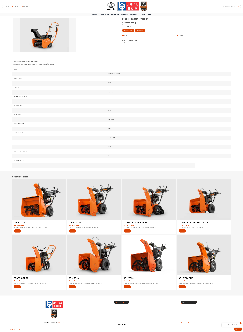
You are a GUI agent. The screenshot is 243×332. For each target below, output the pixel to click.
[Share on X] (125, 27)
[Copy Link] (130, 27)
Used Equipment (115, 14)
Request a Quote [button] (128, 30)
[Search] (195, 302)
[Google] (125, 324)
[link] (24, 6)
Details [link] (17, 231)
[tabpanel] (67, 35)
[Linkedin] (120, 324)
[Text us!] (238, 329)
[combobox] (232, 6)
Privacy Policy (184, 322)
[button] (6, 6)
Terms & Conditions (192, 322)
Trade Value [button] (140, 30)
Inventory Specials (104, 14)
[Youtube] (124, 324)
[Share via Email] (128, 27)
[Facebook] (117, 324)
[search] (239, 6)
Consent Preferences (15, 329)
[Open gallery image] (44, 35)
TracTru (58, 322)
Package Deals (124, 14)
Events (149, 14)
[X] (122, 324)
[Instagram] (119, 324)
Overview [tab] (121, 56)
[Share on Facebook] (123, 27)
